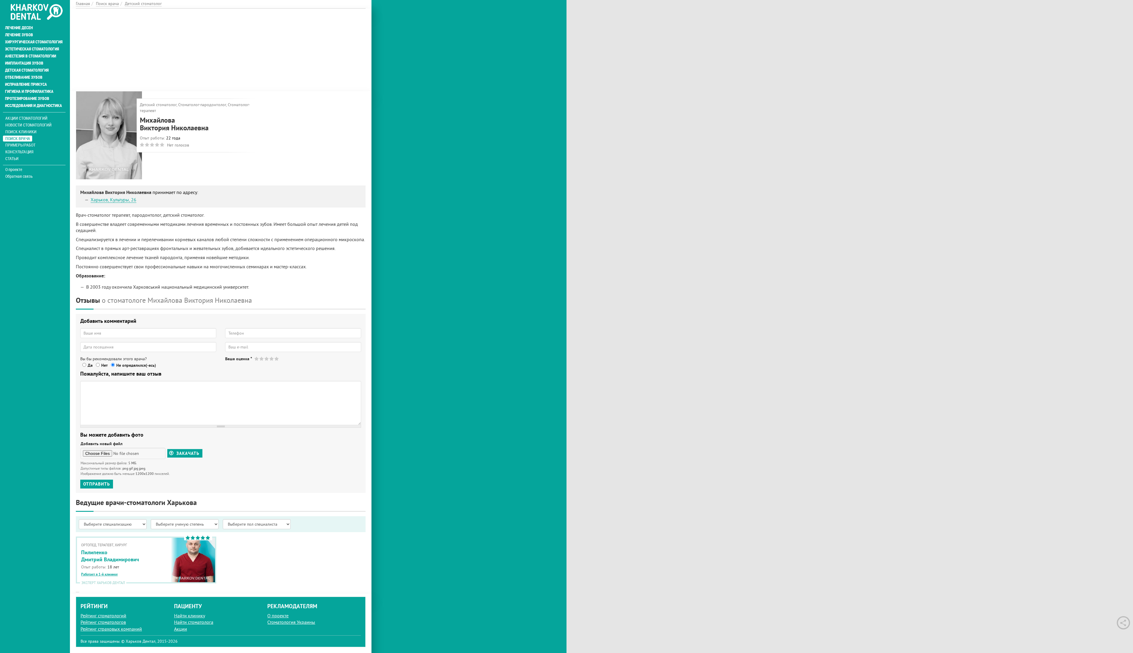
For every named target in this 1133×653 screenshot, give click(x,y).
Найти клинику (189, 616)
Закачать (187, 453)
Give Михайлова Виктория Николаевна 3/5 (266, 358)
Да (90, 365)
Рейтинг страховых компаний (111, 629)
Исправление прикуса (26, 84)
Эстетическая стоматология (32, 49)
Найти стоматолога (193, 622)
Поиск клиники (21, 131)
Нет (104, 365)
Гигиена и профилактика (29, 91)
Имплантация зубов (24, 63)
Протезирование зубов (27, 98)
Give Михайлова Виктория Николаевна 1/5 (256, 358)
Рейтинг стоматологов (103, 622)
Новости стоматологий (28, 125)
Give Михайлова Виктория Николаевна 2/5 (261, 358)
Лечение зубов (19, 34)
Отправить (96, 484)
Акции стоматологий (26, 118)
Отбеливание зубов (23, 77)
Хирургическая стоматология (34, 42)
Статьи (12, 158)
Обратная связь (19, 176)
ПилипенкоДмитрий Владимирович (110, 555)
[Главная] (36, 12)
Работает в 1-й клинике (99, 574)
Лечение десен (19, 27)
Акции (180, 629)
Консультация (19, 151)
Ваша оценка (238, 358)
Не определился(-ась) (136, 365)
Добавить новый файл (101, 444)
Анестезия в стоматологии (30, 56)
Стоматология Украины (291, 622)
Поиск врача (17, 138)
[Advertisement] (221, 50)
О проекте (13, 169)
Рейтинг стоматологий (103, 616)
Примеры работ (20, 145)
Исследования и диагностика (33, 105)
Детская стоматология (27, 70)
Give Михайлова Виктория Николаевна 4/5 (271, 358)
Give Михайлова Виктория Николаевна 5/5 (276, 358)
